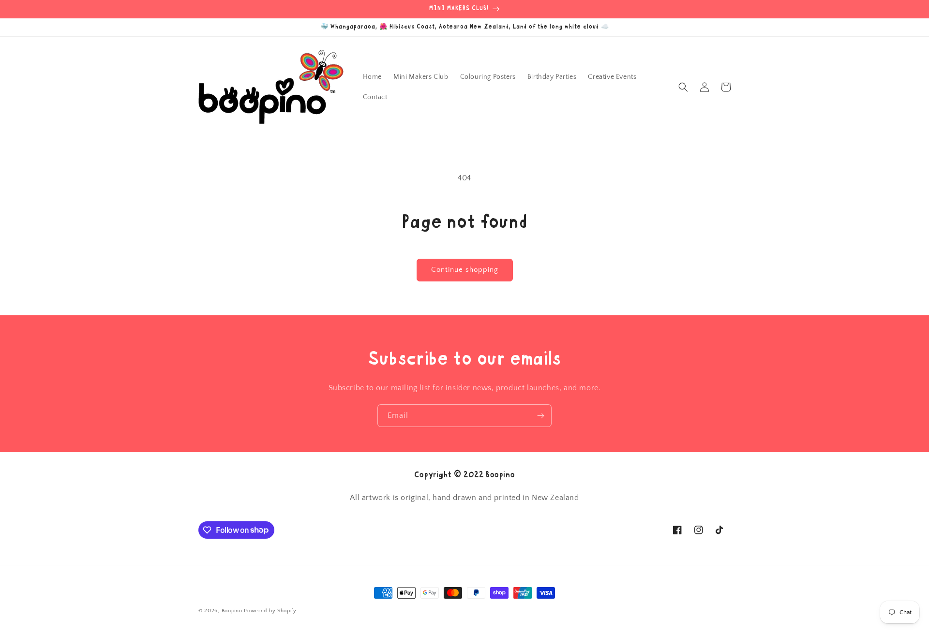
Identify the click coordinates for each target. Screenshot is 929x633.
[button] (683, 87)
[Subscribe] (540, 415)
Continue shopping (464, 269)
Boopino (232, 611)
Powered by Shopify (270, 611)
